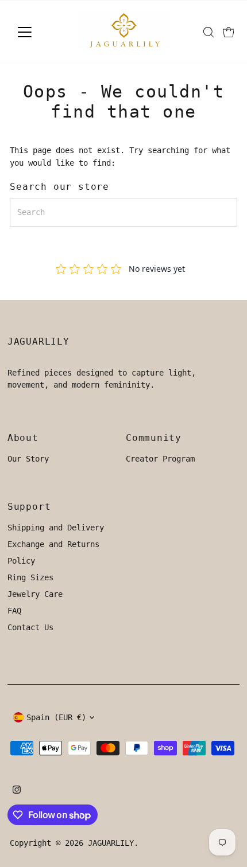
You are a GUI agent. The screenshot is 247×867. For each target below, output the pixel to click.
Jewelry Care (35, 594)
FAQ (14, 610)
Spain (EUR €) (56, 717)
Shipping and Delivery (55, 527)
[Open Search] (208, 32)
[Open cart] (228, 32)
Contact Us (30, 627)
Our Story (28, 458)
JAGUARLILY (111, 843)
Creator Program (160, 458)
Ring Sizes (30, 577)
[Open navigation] (37, 32)
